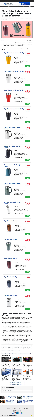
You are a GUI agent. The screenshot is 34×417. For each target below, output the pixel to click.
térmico (25, 353)
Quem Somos (8, 408)
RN (24, 6)
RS (25, 6)
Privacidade (26, 408)
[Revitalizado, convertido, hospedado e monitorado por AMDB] (31, 415)
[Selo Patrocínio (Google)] (24, 3)
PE (21, 6)
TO (32, 6)
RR (27, 6)
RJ (23, 6)
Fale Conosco (14, 408)
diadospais (29, 353)
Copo (13, 353)
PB (19, 6)
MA (13, 6)
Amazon (3, 353)
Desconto (6, 353)
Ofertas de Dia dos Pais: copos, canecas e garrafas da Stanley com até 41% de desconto (13, 8)
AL (4, 6)
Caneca (19, 353)
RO (26, 6)
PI (22, 6)
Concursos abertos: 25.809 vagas (15, 382)
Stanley (16, 353)
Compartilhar (30, 40)
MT (14, 6)
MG (17, 6)
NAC (2, 6)
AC (3, 6)
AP (5, 6)
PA (18, 6)
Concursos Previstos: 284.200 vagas (16, 384)
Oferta (10, 353)
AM (6, 6)
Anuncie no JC (20, 408)
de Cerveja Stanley (12, 128)
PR (20, 6)
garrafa (22, 353)
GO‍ (12, 6)
